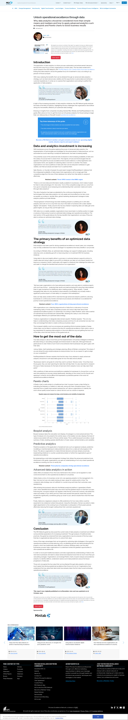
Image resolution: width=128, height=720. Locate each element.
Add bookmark (39, 28)
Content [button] (58, 2)
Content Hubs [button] (66, 2)
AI (12, 8)
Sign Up (124, 2)
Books (5, 676)
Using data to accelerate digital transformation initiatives (74, 643)
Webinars (20, 674)
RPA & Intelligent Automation (108, 8)
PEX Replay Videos (78, 2)
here (72, 53)
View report (55, 57)
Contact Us (37, 676)
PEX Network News (72, 653)
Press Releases (7, 678)
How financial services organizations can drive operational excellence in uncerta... (106, 643)
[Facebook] (115, 708)
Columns (20, 671)
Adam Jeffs (46, 35)
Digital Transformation (47, 8)
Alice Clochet (13, 653)
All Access (37, 699)
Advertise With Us (39, 669)
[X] (117, 708)
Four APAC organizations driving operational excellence (70, 304)
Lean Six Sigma (59, 8)
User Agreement (39, 680)
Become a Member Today (42, 690)
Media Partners (39, 692)
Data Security (36, 8)
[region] (64, 717)
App (18, 678)
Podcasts (20, 669)
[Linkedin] (112, 708)
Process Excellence (70, 8)
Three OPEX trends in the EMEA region (70, 179)
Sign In (117, 2)
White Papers (7, 674)
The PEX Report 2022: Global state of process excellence (76, 69)
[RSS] (124, 708)
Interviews (6, 671)
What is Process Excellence (42, 678)
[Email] (121, 708)
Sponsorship (104, 2)
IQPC (76, 707)
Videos (5, 669)
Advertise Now (70, 681)
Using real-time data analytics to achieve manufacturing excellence (19, 643)
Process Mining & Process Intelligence (87, 8)
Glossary (19, 676)
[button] (4, 642)
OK (98, 716)
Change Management (25, 8)
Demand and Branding (41, 697)
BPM (16, 8)
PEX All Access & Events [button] (91, 2)
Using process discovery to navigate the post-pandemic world (49, 643)
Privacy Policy (84, 711)
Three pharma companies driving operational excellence (70, 466)
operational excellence (68, 115)
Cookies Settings (97, 711)
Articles (19, 667)
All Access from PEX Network (43, 687)
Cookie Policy (38, 683)
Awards (36, 671)
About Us (37, 673)
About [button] (111, 2)
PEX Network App (39, 685)
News (5, 667)
